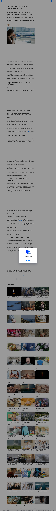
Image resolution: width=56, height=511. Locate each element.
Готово (28, 260)
